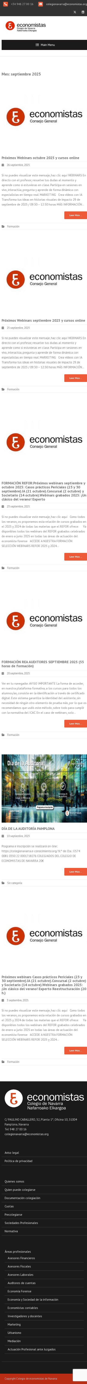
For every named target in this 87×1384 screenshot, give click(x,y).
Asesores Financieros (21, 1258)
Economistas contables (23, 1308)
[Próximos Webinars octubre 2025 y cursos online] (44, 117)
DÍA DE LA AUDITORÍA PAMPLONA (28, 828)
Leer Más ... (75, 215)
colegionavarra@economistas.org (66, 4)
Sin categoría (14, 883)
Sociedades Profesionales (21, 1223)
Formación (13, 226)
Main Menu (48, 45)
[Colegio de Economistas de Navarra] (24, 25)
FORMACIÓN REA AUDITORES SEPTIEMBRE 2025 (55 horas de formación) (43, 664)
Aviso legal (12, 1153)
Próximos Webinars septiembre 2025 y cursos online (43, 320)
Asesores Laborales (20, 1275)
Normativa (11, 1231)
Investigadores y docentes (25, 1316)
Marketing (14, 1324)
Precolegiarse (13, 1214)
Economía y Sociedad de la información (33, 1299)
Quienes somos (14, 1181)
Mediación (14, 1341)
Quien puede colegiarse (20, 1190)
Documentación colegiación (22, 1198)
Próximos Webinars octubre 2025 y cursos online (40, 157)
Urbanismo (14, 1333)
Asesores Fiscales (19, 1266)
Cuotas (9, 1206)
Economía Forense (19, 1291)
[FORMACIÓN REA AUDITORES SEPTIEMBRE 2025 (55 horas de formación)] (44, 621)
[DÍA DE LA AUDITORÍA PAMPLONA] (44, 788)
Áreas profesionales (18, 1252)
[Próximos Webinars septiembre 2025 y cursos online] (44, 280)
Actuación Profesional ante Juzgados (32, 1349)
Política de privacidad (18, 1161)
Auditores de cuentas (22, 1283)
